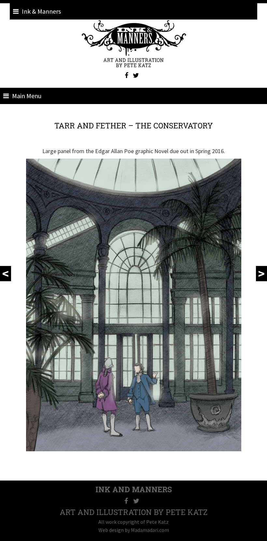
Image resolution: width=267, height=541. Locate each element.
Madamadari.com (150, 530)
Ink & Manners (41, 11)
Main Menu (26, 96)
